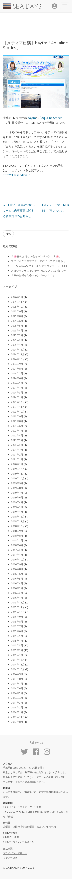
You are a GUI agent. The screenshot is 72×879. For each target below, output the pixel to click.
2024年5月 (17, 383)
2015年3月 (17, 645)
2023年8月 (17, 421)
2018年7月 (17, 540)
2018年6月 (17, 545)
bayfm (32, 118)
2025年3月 (17, 335)
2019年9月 (17, 483)
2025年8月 (17, 316)
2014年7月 (17, 683)
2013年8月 (17, 722)
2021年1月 (17, 459)
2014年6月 (17, 688)
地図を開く (39, 767)
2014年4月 (17, 698)
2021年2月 (17, 454)
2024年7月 (17, 373)
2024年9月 (17, 364)
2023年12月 (18, 402)
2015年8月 (17, 621)
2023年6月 (17, 426)
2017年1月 (17, 555)
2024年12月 (18, 349)
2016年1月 (17, 597)
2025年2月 (17, 340)
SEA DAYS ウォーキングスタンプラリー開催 (39, 266)
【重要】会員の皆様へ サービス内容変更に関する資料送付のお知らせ (19, 210)
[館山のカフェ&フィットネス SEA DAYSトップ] (22, 8)
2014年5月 (17, 693)
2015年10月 (18, 612)
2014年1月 (17, 712)
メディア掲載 (10, 858)
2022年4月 (17, 435)
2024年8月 (17, 368)
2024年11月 (18, 354)
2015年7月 (17, 626)
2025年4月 (17, 330)
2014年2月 (17, 707)
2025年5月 (17, 325)
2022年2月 (17, 445)
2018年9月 (17, 531)
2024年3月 (17, 392)
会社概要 (8, 848)
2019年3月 (17, 507)
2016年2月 (17, 593)
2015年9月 (17, 617)
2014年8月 (17, 679)
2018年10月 (18, 526)
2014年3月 (17, 702)
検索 (8, 234)
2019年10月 (18, 478)
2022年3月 (17, 440)
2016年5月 (17, 578)
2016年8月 (17, 569)
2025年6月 (17, 321)
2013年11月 (18, 717)
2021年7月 (17, 450)
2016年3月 (17, 588)
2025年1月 (17, 345)
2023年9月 (17, 416)
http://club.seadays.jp (16, 175)
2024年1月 (17, 397)
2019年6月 (17, 497)
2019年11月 (18, 473)
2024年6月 (17, 378)
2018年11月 (18, 521)
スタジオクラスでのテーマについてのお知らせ (38, 261)
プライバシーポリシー (15, 853)
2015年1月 (17, 655)
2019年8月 (17, 488)
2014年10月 (18, 669)
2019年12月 (18, 469)
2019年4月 (17, 502)
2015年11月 (18, 607)
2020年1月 (17, 464)
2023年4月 (17, 430)
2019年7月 (17, 492)
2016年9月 (17, 564)
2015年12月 (18, 602)
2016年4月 (17, 583)
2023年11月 (18, 407)
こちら (33, 841)
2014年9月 (17, 674)
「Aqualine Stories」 (52, 118)
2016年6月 (17, 574)
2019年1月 (17, 512)
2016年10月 (18, 559)
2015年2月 (17, 650)
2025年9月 (17, 311)
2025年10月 (18, 306)
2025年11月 (18, 302)
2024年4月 (17, 387)
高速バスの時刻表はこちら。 (30, 782)
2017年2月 (17, 550)
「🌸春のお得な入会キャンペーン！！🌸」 (36, 256)
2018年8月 (17, 535)
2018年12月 (18, 516)
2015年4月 (17, 640)
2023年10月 (18, 411)
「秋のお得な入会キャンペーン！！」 (33, 275)
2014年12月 (18, 659)
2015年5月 (17, 636)
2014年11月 (18, 664)
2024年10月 (18, 359)
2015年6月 (17, 631)
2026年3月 (17, 297)
